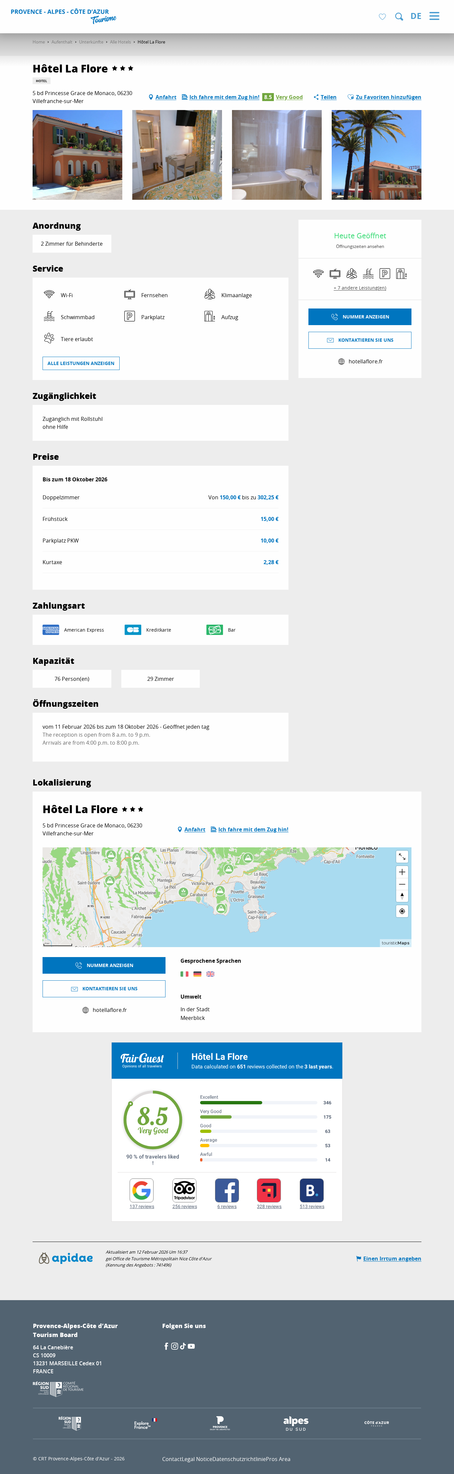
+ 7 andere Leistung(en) (360, 288)
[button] (399, 16)
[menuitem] (65, 17)
